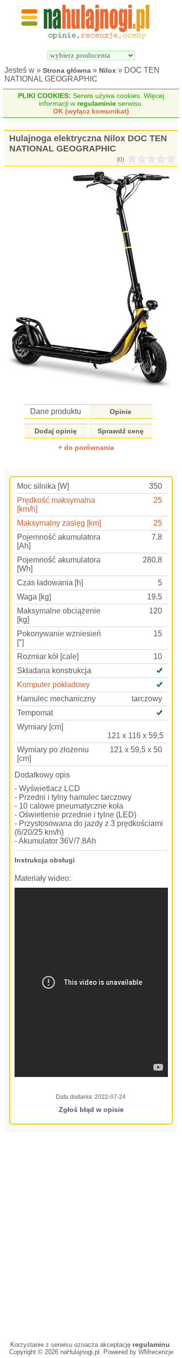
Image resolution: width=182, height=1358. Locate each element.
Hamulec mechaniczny (56, 699)
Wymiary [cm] (40, 727)
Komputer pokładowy (53, 684)
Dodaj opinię (55, 431)
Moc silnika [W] (43, 486)
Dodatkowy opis (42, 775)
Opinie (121, 411)
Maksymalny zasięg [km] (59, 523)
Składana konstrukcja (54, 670)
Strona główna (67, 70)
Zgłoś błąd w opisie (91, 1109)
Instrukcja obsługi (45, 860)
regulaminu (151, 1344)
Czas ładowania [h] (50, 583)
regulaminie (96, 103)
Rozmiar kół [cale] (48, 656)
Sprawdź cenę (121, 431)
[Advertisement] (91, 1235)
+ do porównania (86, 447)
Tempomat (35, 713)
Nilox (107, 70)
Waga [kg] (34, 597)
